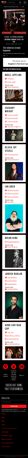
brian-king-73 (12, 247)
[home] (3, 2)
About (3, 414)
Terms (22, 456)
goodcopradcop (13, 344)
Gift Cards (5, 432)
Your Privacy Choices (9, 428)
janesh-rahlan (12, 289)
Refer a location (7, 439)
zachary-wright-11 (14, 126)
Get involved (6, 446)
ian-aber (10, 202)
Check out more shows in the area (14, 6)
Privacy (18, 456)
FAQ (3, 417)
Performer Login (7, 436)
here (6, 55)
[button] (25, 2)
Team (3, 425)
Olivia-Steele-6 (13, 160)
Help (3, 421)
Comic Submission (7, 443)
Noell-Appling (12, 87)
